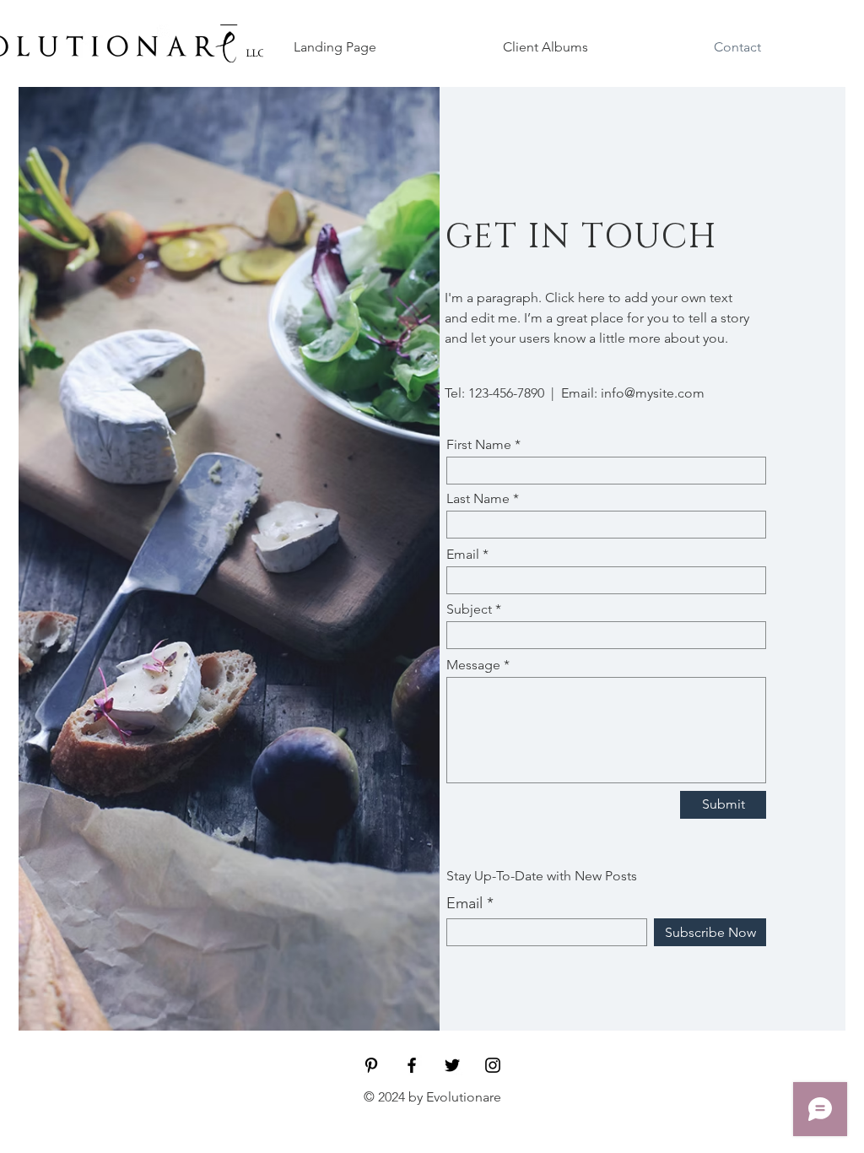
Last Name (478, 499)
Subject (469, 609)
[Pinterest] (371, 1065)
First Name (478, 445)
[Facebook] (412, 1065)
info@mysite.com (653, 393)
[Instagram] (493, 1065)
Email (462, 554)
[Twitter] (452, 1065)
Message (473, 665)
